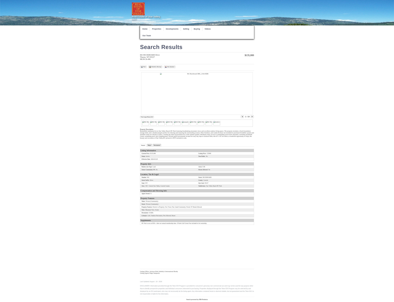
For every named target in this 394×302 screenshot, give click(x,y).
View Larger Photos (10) (147, 117)
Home (144, 29)
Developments (172, 29)
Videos (208, 29)
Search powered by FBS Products (197, 299)
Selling (186, 29)
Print (144, 66)
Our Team (146, 36)
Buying (197, 29)
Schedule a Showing (156, 66)
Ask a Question (170, 66)
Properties (156, 29)
